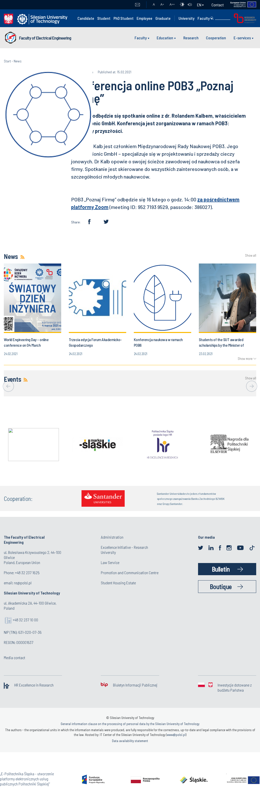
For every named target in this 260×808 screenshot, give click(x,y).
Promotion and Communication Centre (129, 572)
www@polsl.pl (176, 735)
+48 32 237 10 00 (25, 619)
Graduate (163, 18)
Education (165, 37)
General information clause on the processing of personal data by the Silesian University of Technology (130, 724)
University (186, 18)
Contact (218, 4)
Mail (137, 5)
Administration (112, 537)
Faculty (204, 18)
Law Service (110, 562)
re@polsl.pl (22, 582)
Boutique (221, 586)
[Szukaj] (212, 18)
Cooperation (216, 37)
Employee (144, 18)
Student (103, 18)
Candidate (85, 18)
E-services (242, 37)
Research (191, 37)
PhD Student (123, 18)
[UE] (240, 4)
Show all (250, 255)
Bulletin (221, 569)
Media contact (14, 657)
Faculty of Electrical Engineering (45, 38)
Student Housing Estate (118, 582)
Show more (245, 359)
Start (7, 61)
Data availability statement (130, 741)
